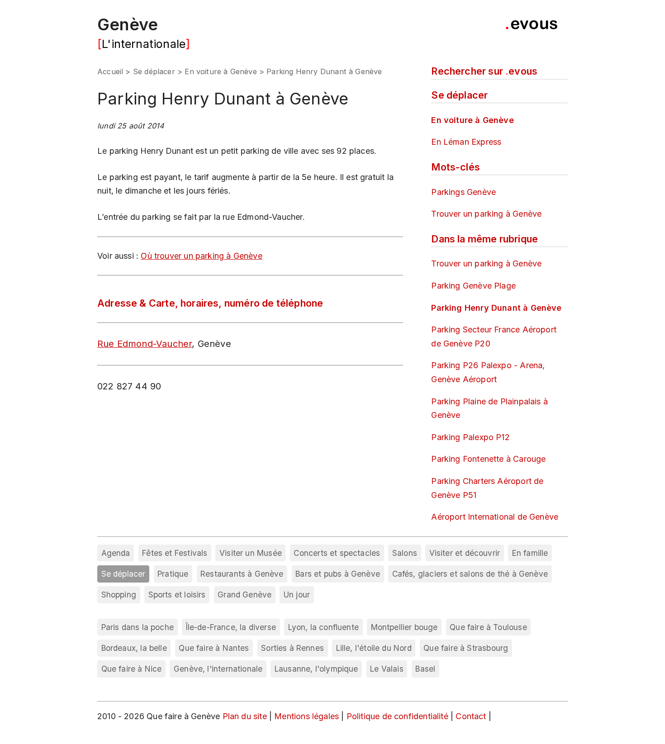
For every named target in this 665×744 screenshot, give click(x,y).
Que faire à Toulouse (488, 627)
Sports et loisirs (177, 594)
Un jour (297, 594)
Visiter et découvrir (464, 553)
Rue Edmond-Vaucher (144, 343)
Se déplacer (154, 71)
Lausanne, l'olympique (316, 668)
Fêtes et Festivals (174, 553)
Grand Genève (244, 594)
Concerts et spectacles (337, 553)
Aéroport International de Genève (494, 516)
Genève (127, 24)
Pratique (172, 573)
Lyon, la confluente (323, 627)
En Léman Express (466, 142)
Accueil (110, 71)
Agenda (115, 553)
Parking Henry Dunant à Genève (496, 308)
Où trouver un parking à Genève (201, 256)
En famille (530, 553)
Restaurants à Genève (242, 573)
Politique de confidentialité (399, 716)
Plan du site (245, 716)
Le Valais (387, 668)
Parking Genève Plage (473, 285)
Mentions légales (307, 716)
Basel (425, 668)
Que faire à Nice (131, 668)
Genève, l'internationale (218, 668)
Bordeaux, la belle (134, 648)
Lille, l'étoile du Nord (374, 648)
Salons (404, 553)
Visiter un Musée (250, 553)
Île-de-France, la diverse (231, 627)
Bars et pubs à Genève (337, 573)
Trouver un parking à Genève (486, 213)
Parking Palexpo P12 (470, 437)
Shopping (118, 594)
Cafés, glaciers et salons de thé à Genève (470, 573)
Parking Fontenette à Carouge (488, 459)
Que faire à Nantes (214, 648)
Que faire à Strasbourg (465, 648)
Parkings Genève (463, 192)
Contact (472, 716)
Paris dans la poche (137, 627)
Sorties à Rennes (292, 648)
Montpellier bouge (404, 627)
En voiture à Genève (220, 71)
